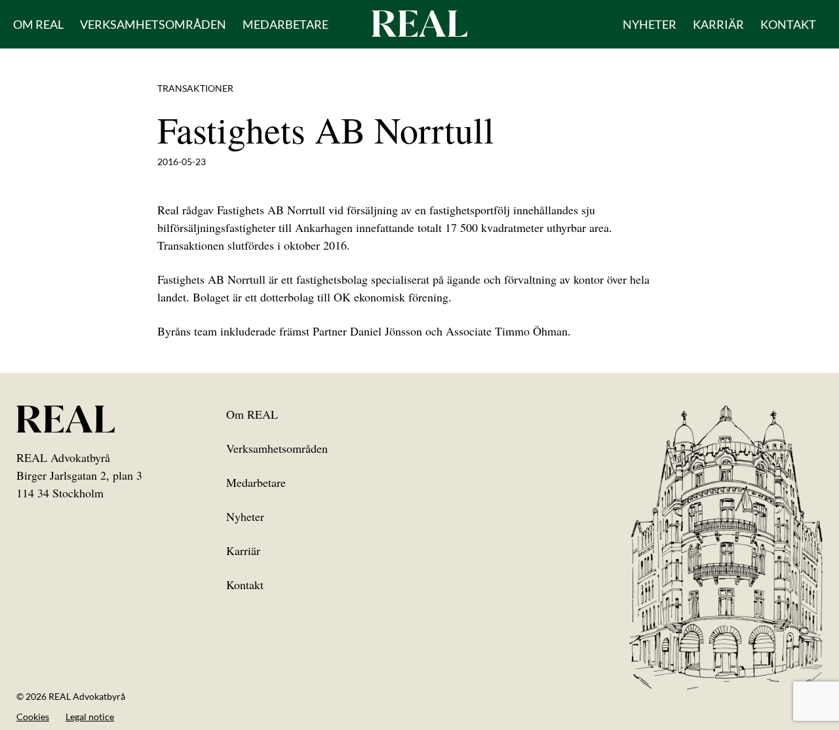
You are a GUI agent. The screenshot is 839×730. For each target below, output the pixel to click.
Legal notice (90, 716)
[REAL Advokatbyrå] (419, 23)
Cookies (32, 716)
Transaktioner (195, 88)
